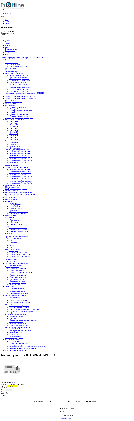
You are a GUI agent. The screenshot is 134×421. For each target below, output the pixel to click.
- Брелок (11, 219)
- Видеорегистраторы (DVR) (18, 343)
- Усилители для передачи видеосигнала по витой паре (27, 346)
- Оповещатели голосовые (17, 288)
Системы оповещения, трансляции (16, 263)
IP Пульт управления (13, 58)
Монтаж (7, 45)
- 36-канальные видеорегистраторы (20, 182)
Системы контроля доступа (14, 338)
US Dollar (8, 21)
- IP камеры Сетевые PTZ (17, 112)
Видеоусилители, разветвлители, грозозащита (20, 194)
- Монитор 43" (13, 139)
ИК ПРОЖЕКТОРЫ (11, 199)
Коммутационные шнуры (13, 102)
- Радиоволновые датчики (17, 283)
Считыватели (9, 217)
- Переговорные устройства (18, 213)
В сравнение (5, 393)
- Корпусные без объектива (18, 77)
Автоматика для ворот (12, 249)
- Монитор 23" (13, 130)
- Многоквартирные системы (18, 212)
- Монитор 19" (13, 125)
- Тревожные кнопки (16, 284)
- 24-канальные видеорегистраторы (20, 157)
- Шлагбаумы (13, 258)
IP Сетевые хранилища (12, 185)
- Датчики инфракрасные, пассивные (21, 272)
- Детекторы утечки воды (17, 277)
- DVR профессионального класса (20, 331)
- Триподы (12, 245)
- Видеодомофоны (15, 206)
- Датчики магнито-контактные (19, 274)
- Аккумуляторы (14, 297)
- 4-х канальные (14, 142)
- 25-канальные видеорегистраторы (20, 158)
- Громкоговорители (15, 265)
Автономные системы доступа (15, 235)
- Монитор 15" (13, 121)
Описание (4, 395)
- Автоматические (15, 238)
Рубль (7, 23)
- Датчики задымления (16, 270)
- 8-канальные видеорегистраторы (20, 153)
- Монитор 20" (13, 127)
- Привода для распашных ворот (19, 254)
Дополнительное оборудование (15, 315)
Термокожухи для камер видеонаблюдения (19, 118)
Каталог (7, 44)
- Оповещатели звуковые (17, 290)
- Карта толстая (14, 221)
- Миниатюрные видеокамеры (19, 79)
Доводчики (8, 233)
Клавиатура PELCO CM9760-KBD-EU (34, 58)
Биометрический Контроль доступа (16, 95)
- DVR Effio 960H (14, 329)
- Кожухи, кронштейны (16, 316)
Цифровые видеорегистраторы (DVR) (17, 327)
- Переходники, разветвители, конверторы (23, 320)
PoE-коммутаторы (11, 196)
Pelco (13, 382)
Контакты (8, 52)
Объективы (8, 304)
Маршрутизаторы (10, 103)
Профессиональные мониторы (15, 119)
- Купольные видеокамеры (17, 82)
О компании (9, 42)
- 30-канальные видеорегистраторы (20, 160)
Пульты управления (11, 166)
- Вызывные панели (15, 208)
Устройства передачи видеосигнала (16, 345)
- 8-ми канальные (14, 144)
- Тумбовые (12, 247)
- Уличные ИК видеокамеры (18, 84)
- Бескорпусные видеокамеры (18, 75)
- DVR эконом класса (16, 332)
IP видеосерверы (10, 68)
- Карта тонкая (13, 222)
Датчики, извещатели (12, 267)
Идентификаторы (10, 215)
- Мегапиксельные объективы (19, 307)
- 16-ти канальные (15, 146)
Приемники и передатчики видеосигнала (18, 192)
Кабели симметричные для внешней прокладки (21, 96)
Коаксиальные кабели (12, 100)
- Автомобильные (15, 336)
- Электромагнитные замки (18, 228)
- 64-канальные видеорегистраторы (20, 183)
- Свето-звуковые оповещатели (19, 293)
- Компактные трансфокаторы (19, 306)
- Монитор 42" (13, 137)
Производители (10, 51)
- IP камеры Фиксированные (18, 116)
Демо (6, 54)
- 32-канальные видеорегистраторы (20, 162)
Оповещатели (9, 286)
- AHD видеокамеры (15, 64)
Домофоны (8, 201)
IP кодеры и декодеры (12, 190)
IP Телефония (9, 70)
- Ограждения (13, 242)
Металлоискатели (11, 260)
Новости (7, 47)
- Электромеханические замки (19, 229)
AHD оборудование (11, 63)
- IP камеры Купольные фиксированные (22, 109)
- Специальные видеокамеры (18, 91)
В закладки (4, 392)
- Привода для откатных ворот (19, 252)
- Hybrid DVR (13, 334)
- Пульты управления (16, 322)
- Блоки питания (14, 299)
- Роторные (12, 244)
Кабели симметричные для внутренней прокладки (22, 98)
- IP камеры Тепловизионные (18, 114)
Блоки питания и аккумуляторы (15, 295)
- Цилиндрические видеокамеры (19, 80)
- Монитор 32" (13, 134)
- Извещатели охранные (17, 279)
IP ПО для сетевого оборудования (16, 189)
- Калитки (12, 240)
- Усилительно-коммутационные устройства (23, 348)
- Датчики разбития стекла (17, 276)
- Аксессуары (13, 203)
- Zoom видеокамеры (16, 86)
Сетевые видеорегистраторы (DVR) (17, 150)
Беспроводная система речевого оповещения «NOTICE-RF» (25, 93)
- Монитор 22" (13, 128)
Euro (6, 20)
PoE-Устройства (10, 197)
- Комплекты (13, 210)
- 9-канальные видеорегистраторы (20, 173)
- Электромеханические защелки (20, 231)
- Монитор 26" (13, 132)
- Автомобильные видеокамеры (19, 89)
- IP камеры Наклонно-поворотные (20, 111)
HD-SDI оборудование (12, 339)
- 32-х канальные (14, 148)
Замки (7, 226)
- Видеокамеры (14, 341)
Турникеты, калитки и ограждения (16, 237)
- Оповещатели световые (17, 291)
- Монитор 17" (13, 123)
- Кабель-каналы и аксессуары (19, 325)
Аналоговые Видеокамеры (14, 73)
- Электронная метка (15, 224)
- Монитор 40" (13, 135)
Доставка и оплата (11, 49)
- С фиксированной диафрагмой (19, 313)
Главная (7, 40)
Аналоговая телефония (12, 72)
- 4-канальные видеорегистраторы (20, 151)
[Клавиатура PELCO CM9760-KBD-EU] (12, 381)
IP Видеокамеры (10, 105)
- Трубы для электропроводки (19, 323)
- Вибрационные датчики (17, 268)
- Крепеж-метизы (14, 318)
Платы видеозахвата (11, 141)
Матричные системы (12, 164)
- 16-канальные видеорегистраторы (20, 155)
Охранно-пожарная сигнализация (16, 350)
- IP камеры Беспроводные (17, 107)
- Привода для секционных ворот (20, 256)
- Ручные (12, 261)
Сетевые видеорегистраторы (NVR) (17, 167)
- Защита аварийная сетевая (18, 300)
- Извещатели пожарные (17, 281)
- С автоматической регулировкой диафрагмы (24, 309)
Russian (9, 13)
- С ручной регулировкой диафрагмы (21, 311)
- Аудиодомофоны (15, 205)
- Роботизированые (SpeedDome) (20, 87)
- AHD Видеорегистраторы (18, 66)
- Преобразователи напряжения (19, 302)
